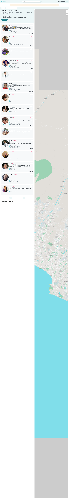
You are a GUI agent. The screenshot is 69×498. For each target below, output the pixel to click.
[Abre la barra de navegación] (67, 1)
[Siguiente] (24, 198)
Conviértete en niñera (61, 1)
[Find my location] (67, 14)
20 (21, 197)
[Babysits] (3, 1)
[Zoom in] (67, 11)
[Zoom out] (67, 12)
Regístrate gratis (4, 19)
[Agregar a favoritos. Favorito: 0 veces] (32, 140)
